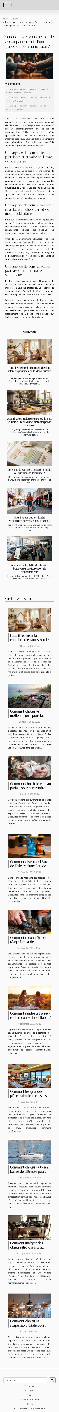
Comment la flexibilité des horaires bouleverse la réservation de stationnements (29, 568)
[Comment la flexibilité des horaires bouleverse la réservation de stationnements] (29, 548)
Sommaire (14, 84)
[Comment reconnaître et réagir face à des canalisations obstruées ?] (29, 921)
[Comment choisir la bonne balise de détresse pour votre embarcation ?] (29, 1151)
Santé (29, 1395)
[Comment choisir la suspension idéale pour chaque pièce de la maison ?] (29, 1305)
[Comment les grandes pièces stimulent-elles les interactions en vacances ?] (29, 1075)
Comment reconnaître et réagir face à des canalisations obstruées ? (29, 942)
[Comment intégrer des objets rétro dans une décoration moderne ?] (29, 1227)
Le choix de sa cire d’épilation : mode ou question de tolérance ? (29, 471)
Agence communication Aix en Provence (26, 191)
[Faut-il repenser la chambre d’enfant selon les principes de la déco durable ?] (29, 351)
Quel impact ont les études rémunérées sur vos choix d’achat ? (29, 519)
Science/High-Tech (29, 1399)
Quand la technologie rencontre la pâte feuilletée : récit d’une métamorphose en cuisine (29, 422)
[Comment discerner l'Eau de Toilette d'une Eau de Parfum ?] (29, 846)
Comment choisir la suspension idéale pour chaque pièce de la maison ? (30, 1327)
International (29, 1390)
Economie (29, 1386)
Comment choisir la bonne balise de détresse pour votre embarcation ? (30, 1171)
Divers (15, 18)
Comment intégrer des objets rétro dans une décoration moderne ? (26, 1247)
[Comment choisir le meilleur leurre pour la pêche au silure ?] (29, 695)
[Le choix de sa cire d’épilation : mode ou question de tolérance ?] (29, 453)
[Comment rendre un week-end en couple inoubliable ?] (29, 997)
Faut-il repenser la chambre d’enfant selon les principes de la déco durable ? (29, 371)
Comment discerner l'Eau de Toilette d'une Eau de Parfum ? (28, 866)
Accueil (5, 18)
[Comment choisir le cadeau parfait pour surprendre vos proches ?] (29, 768)
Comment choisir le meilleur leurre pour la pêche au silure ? (26, 715)
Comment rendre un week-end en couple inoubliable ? (30, 1015)
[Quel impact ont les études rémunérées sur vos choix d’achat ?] (29, 501)
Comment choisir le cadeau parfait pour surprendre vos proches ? (30, 788)
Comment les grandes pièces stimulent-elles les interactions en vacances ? (29, 1095)
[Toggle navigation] (7, 5)
